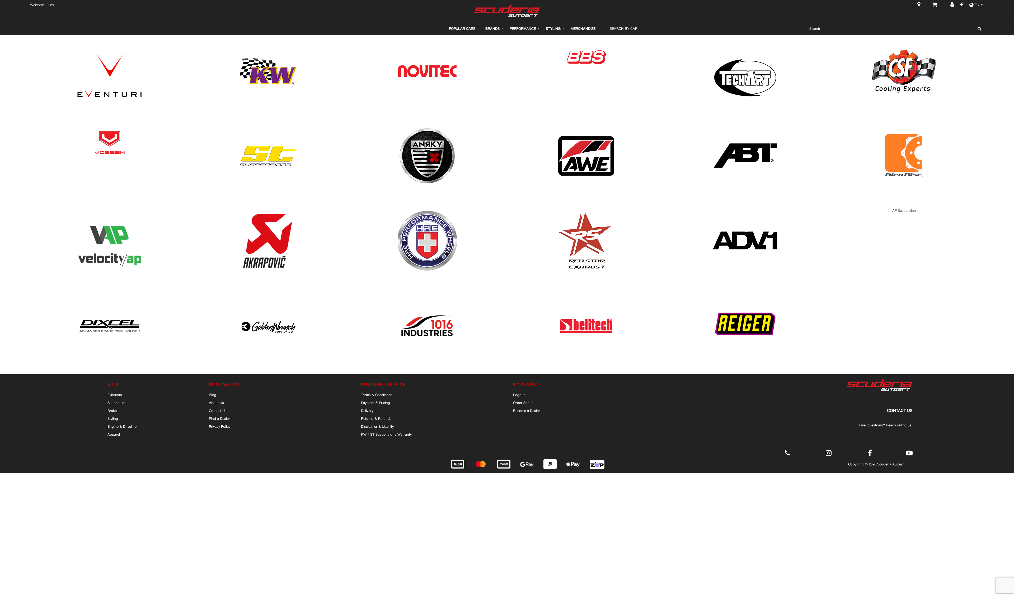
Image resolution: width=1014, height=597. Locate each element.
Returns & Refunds (376, 418)
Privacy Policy (219, 426)
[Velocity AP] (109, 211)
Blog (212, 395)
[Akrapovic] (268, 211)
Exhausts (114, 395)
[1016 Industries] (427, 295)
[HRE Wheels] (427, 211)
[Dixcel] (109, 295)
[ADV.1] (745, 211)
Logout (519, 395)
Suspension (116, 403)
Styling (112, 418)
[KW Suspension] (268, 41)
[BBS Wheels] (586, 41)
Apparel (113, 434)
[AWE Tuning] (586, 126)
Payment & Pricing (375, 403)
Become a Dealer (526, 410)
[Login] (961, 5)
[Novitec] (427, 41)
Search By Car (623, 28)
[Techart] (745, 41)
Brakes (113, 410)
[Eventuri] (109, 41)
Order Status (523, 403)
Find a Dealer (219, 418)
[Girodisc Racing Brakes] (904, 126)
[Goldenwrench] (268, 295)
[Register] (952, 5)
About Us (216, 403)
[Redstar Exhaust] (586, 211)
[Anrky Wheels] (427, 126)
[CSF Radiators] (904, 41)
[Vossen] (109, 126)
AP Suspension (904, 211)
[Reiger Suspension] (745, 295)
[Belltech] (586, 295)
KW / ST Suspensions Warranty (386, 434)
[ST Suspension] (268, 126)
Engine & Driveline (122, 426)
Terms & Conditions (377, 395)
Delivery (367, 410)
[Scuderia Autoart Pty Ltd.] (507, 11)
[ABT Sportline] (745, 126)
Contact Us (218, 410)
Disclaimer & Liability (377, 426)
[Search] (978, 28)
